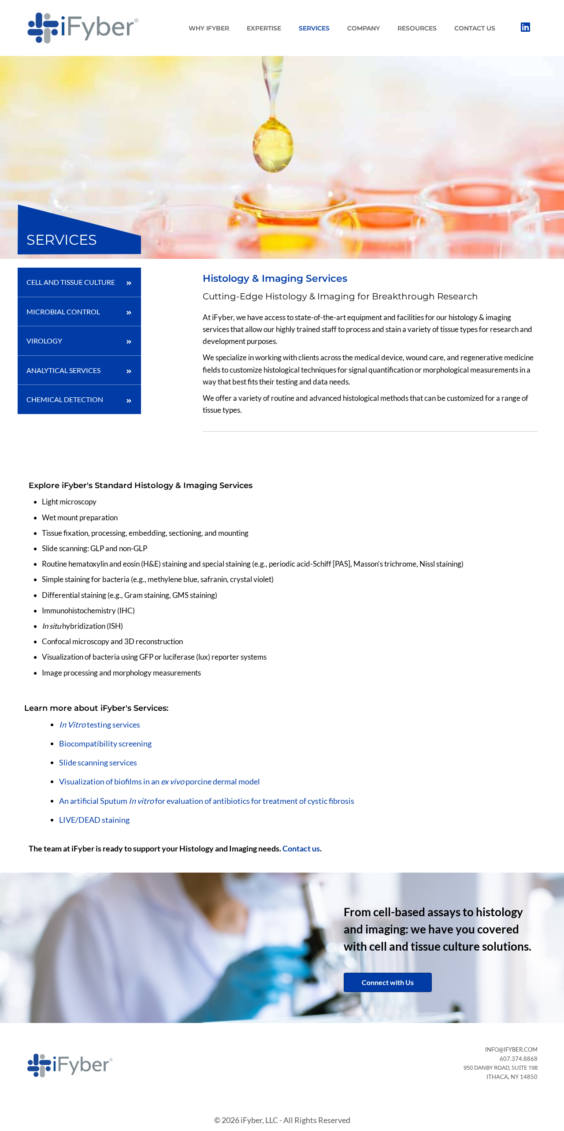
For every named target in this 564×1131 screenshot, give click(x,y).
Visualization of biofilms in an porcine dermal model (159, 781)
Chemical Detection (64, 399)
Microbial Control (63, 311)
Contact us (301, 848)
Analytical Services (63, 370)
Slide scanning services (98, 762)
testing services (99, 724)
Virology (44, 340)
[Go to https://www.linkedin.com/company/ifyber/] (525, 28)
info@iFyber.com (511, 1049)
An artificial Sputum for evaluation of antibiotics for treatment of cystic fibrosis (206, 801)
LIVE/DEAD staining (94, 820)
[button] (388, 982)
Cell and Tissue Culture (70, 282)
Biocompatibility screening (105, 743)
